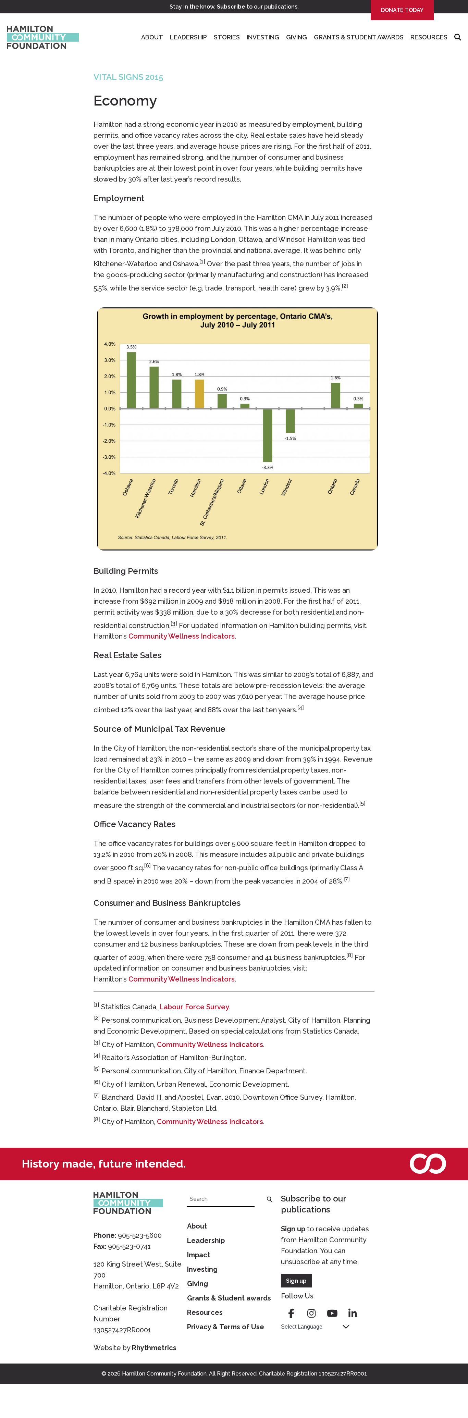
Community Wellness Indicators (181, 636)
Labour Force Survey (194, 1007)
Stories (227, 37)
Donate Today (402, 10)
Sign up (293, 1229)
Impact (198, 1255)
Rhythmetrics (154, 1348)
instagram (312, 1313)
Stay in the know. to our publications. (234, 6)
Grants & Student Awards (359, 37)
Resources (428, 37)
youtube (332, 1313)
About (152, 37)
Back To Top (446, 1381)
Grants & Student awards (229, 1298)
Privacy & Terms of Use (225, 1327)
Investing (263, 37)
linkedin (353, 1313)
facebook (291, 1313)
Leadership (188, 37)
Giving (296, 37)
